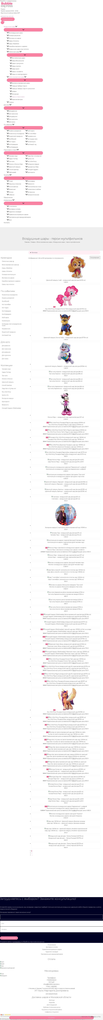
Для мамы (12, 122)
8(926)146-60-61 (7, 16)
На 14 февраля (13, 144)
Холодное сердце (33, 164)
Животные (12, 189)
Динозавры (31, 181)
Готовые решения (14, 35)
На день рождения (8, 298)
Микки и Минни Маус (16, 164)
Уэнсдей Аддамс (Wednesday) (11, 408)
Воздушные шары (9, 26)
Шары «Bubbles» (14, 43)
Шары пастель (16, 66)
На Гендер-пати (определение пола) (11, 324)
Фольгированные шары (10, 264)
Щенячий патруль (14, 167)
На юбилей (5, 301)
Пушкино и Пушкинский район (52, 1009)
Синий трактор (14, 169)
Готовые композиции (9, 274)
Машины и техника (15, 184)
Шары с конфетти (17, 71)
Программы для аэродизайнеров (20, 217)
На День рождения (15, 131)
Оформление (8, 197)
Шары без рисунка (18, 60)
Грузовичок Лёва (32, 167)
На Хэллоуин (31, 141)
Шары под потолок (8, 284)
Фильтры (34, 252)
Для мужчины (13, 119)
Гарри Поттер (13, 158)
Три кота (11, 161)
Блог (10, 220)
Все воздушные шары (16, 33)
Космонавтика (13, 186)
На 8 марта (30, 131)
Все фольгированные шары (21, 83)
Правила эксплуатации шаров (18, 214)
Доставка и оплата (14, 209)
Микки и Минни (7, 379)
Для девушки (13, 116)
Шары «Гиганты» (14, 41)
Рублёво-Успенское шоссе (51, 1007)
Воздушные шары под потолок (19, 49)
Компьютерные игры (34, 186)
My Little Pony (31, 161)
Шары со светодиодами (19, 74)
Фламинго (30, 184)
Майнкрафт (12, 172)
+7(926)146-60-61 (51, 980)
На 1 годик (12, 141)
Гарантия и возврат (15, 212)
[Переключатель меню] (23, 30)
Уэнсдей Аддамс (32, 169)
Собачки (11, 194)
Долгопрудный (52, 1005)
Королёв (52, 1002)
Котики (11, 192)
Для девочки (13, 111)
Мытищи (52, 1000)
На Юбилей (12, 139)
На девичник (31, 136)
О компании (13, 206)
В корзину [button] (51, 1017)
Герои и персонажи (18, 96)
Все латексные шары (18, 58)
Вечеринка (31, 192)
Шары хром (15, 69)
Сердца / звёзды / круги (19, 86)
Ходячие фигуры (17, 99)
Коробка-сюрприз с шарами (18, 46)
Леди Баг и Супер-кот (34, 156)
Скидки (11, 102)
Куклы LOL (30, 158)
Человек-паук (13, 156)
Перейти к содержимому (8, 1)
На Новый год (31, 144)
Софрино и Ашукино (52, 1012)
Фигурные (15, 94)
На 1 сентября (31, 133)
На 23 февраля (13, 147)
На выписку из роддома (16, 133)
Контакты (7, 222)
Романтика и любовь (34, 189)
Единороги (31, 172)
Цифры (14, 91)
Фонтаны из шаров (15, 38)
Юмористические (33, 194)
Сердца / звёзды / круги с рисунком (23, 88)
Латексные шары (8, 261)
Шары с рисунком (17, 63)
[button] (3, 9)
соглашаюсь (17, 941)
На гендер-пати (32, 139)
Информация (8, 200)
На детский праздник (16, 136)
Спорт (11, 181)
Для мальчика (13, 114)
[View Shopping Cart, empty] (2, 22)
